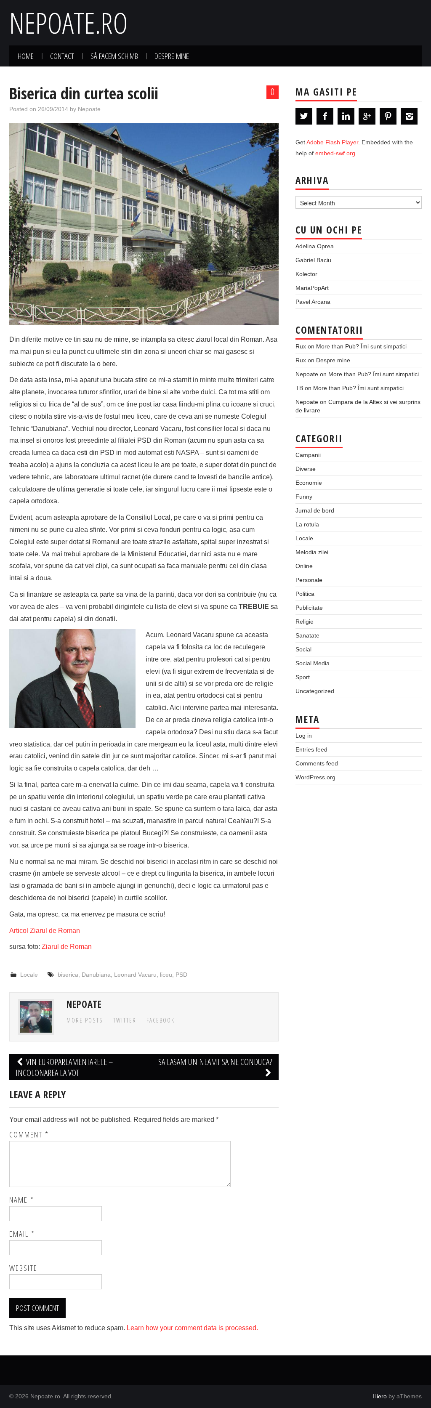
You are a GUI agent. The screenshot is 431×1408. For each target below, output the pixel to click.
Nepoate (89, 109)
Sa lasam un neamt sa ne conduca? (215, 1062)
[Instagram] (409, 116)
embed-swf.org (335, 153)
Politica (304, 593)
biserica (68, 974)
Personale (308, 579)
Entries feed (311, 749)
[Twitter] (303, 116)
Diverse (305, 468)
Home (26, 55)
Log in (303, 735)
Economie (308, 482)
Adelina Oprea (314, 246)
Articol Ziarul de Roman (44, 930)
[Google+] (367, 116)
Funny (303, 496)
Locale (29, 974)
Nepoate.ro (68, 22)
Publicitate (309, 607)
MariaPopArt (312, 287)
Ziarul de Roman (67, 946)
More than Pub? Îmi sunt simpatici (361, 346)
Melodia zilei (311, 552)
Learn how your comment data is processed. (192, 1327)
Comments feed (316, 763)
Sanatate (307, 635)
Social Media (312, 663)
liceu (166, 974)
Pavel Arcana (312, 301)
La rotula (307, 524)
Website (23, 1268)
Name (21, 1199)
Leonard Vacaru (135, 974)
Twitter (124, 1020)
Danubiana (96, 974)
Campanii (308, 455)
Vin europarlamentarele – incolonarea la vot (64, 1067)
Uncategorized (314, 691)
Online (304, 566)
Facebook (160, 1020)
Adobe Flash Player (332, 142)
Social (303, 649)
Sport (302, 677)
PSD (181, 974)
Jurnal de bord (314, 510)
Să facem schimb (114, 55)
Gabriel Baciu (313, 260)
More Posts (85, 1020)
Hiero (379, 1396)
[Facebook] (325, 116)
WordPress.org (315, 777)
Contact (62, 55)
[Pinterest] (388, 116)
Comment (29, 1134)
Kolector (306, 274)
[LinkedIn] (346, 116)
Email (22, 1234)
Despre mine (171, 55)
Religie (304, 621)
